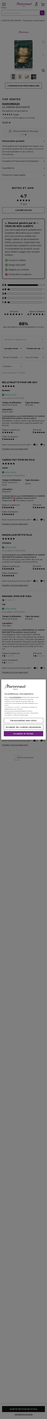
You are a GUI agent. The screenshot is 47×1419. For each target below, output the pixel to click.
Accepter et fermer (23, 734)
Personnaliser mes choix (23, 720)
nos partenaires (16, 697)
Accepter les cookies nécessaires (23, 727)
